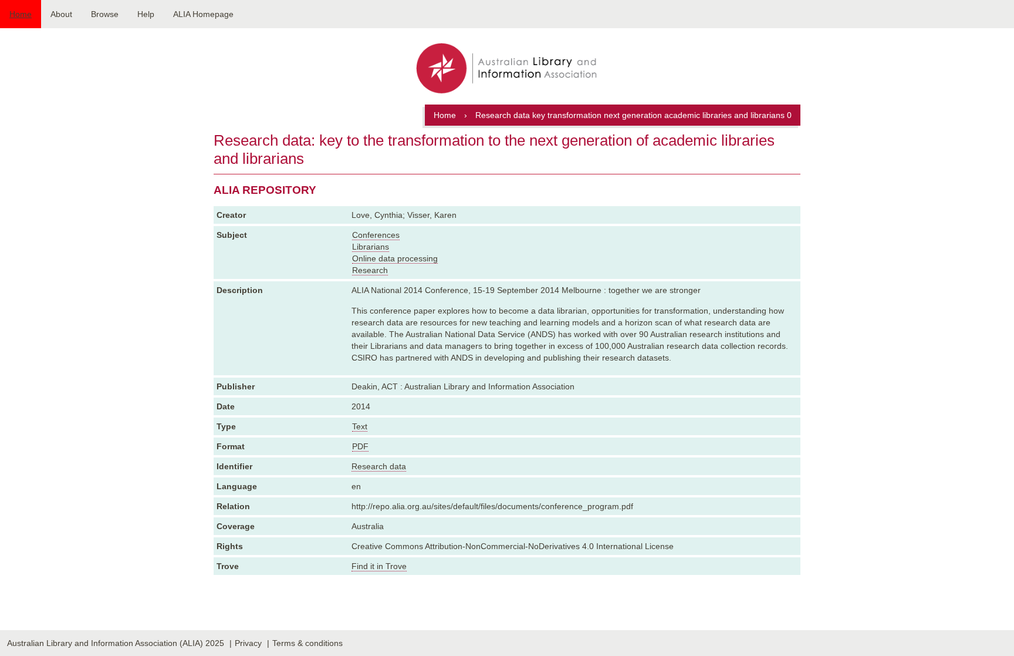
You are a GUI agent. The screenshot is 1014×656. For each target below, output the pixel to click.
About (61, 14)
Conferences (376, 235)
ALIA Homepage (203, 14)
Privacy (248, 643)
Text (359, 426)
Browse (105, 14)
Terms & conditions (307, 643)
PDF (360, 446)
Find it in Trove (379, 566)
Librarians (370, 246)
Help (145, 14)
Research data (378, 466)
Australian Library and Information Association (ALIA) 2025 (115, 643)
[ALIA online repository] (506, 69)
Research (370, 270)
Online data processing (395, 258)
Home (20, 14)
